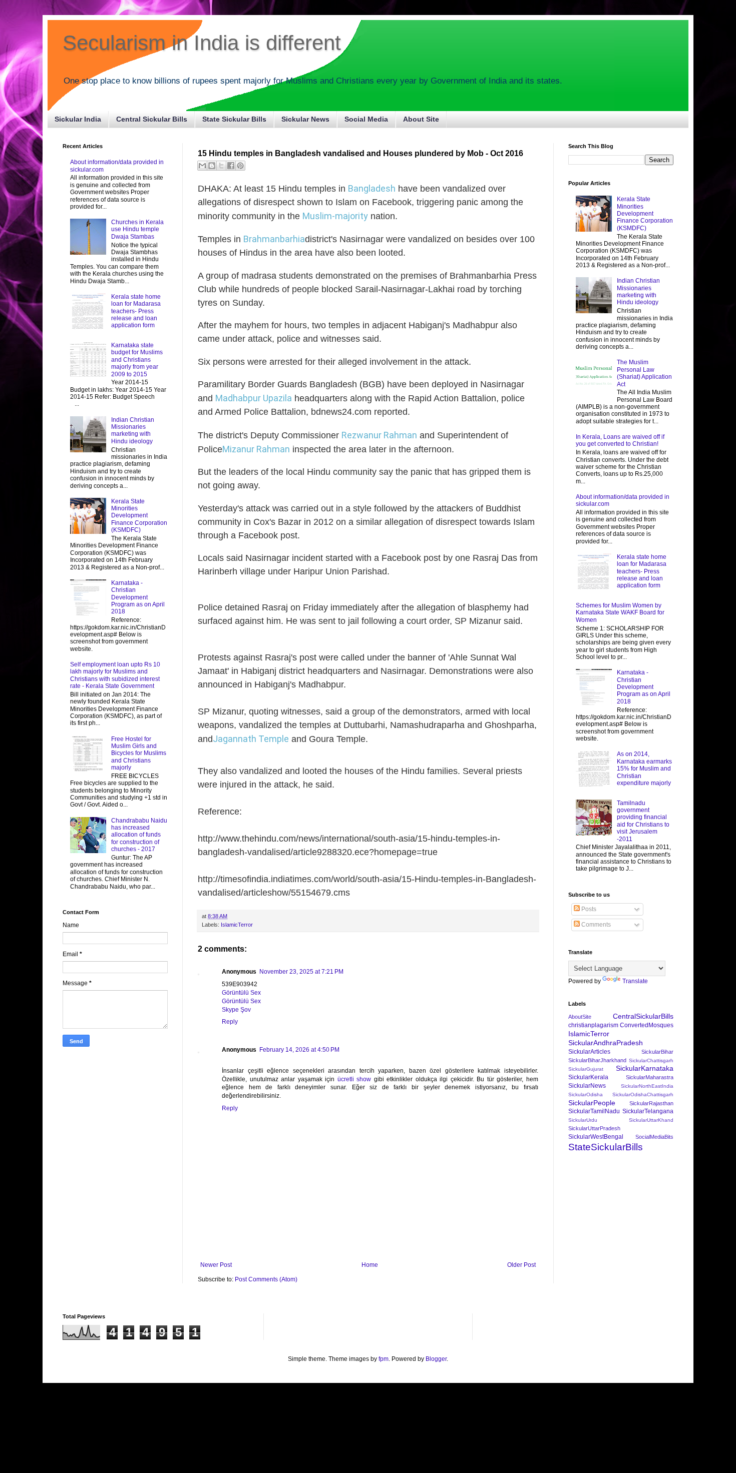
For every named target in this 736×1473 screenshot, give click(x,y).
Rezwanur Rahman (379, 435)
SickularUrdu (582, 1120)
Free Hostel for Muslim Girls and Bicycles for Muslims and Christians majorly (138, 753)
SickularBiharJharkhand (597, 1060)
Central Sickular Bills (151, 119)
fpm (384, 1358)
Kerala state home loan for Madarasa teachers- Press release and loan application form (136, 311)
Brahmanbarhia (274, 239)
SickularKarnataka (644, 1068)
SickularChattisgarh (651, 1060)
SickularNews (587, 1085)
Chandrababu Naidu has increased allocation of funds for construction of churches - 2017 (139, 835)
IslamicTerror (237, 925)
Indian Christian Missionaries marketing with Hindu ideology (132, 430)
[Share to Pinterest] (240, 166)
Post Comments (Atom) (266, 1279)
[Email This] (202, 166)
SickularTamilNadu (594, 1111)
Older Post (521, 1264)
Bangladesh (372, 188)
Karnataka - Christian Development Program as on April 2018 (138, 597)
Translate (635, 981)
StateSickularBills (605, 1147)
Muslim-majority (335, 216)
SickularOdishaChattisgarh (642, 1094)
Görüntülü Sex (241, 992)
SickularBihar (657, 1052)
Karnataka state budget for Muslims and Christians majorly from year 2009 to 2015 (137, 360)
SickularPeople (591, 1103)
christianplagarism (593, 1025)
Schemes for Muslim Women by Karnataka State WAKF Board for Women (620, 612)
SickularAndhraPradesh (605, 1043)
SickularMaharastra (649, 1077)
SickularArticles (589, 1051)
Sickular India (78, 119)
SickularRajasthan (651, 1103)
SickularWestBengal (595, 1136)
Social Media (366, 119)
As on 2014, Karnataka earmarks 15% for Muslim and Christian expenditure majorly (644, 769)
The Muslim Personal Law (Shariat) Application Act (644, 373)
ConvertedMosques (646, 1025)
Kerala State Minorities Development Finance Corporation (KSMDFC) (139, 516)
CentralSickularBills (643, 1016)
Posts (588, 909)
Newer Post (216, 1264)
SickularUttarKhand (651, 1120)
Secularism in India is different (202, 43)
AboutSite (579, 1017)
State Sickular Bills (234, 119)
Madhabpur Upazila (253, 398)
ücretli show (354, 1079)
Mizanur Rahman (256, 449)
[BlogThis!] (212, 166)
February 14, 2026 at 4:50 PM (299, 1049)
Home (369, 1264)
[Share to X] (221, 166)
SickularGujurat (585, 1069)
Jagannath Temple (251, 738)
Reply (230, 1021)
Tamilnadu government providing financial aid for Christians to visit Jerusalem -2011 (643, 821)
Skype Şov (236, 1009)
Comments (595, 924)
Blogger (436, 1358)
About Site (421, 119)
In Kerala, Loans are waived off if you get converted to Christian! (620, 440)
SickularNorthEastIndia (647, 1086)
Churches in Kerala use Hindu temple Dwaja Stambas (137, 229)
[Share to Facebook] (231, 166)
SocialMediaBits (654, 1137)
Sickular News (305, 119)
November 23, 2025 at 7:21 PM (301, 971)
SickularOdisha (585, 1094)
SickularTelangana (647, 1111)
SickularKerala (588, 1077)
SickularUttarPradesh (594, 1128)
